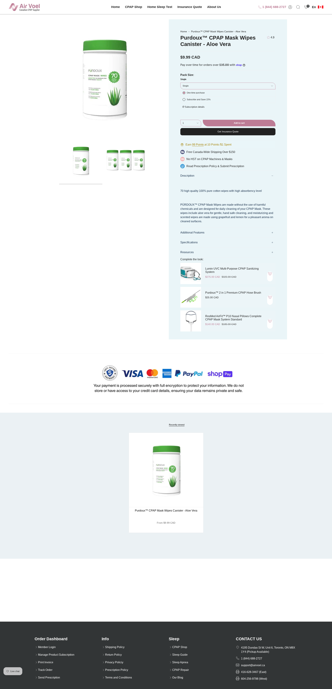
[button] (133, 7)
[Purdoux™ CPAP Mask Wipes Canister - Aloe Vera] (166, 470)
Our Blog (177, 677)
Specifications (189, 242)
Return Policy (113, 654)
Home (183, 31)
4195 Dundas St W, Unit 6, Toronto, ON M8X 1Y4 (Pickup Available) (268, 649)
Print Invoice (45, 662)
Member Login (47, 647)
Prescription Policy (205, 166)
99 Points (198, 144)
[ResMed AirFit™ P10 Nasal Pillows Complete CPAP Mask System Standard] (190, 320)
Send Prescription (49, 677)
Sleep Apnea (180, 662)
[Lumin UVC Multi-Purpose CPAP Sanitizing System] (190, 273)
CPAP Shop (179, 647)
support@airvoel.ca (253, 665)
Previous (45, 78)
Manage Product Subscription (56, 654)
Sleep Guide (180, 654)
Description (187, 175)
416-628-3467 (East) (253, 672)
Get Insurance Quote (228, 131)
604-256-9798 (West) (254, 678)
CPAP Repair (180, 669)
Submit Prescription (232, 166)
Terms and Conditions (118, 677)
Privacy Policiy (114, 662)
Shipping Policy (114, 647)
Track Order (45, 669)
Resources (187, 252)
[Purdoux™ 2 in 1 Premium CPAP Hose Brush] (190, 297)
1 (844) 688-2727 (273, 7)
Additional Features (192, 232)
